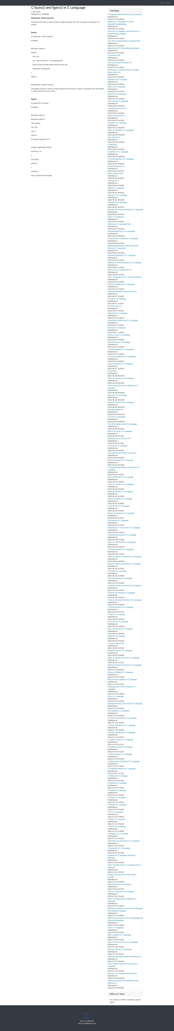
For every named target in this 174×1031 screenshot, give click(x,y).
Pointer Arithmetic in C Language (120, 460)
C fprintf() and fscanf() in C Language (122, 718)
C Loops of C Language (117, 299)
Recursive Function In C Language (121, 402)
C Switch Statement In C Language (121, 284)
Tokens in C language (116, 188)
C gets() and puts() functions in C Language (124, 600)
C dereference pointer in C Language (122, 535)
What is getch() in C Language (119, 935)
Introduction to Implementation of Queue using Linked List (123, 71)
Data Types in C (114, 137)
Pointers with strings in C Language (121, 593)
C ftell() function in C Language (120, 754)
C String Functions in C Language (120, 607)
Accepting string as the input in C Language (124, 585)
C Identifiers (112, 144)
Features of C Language (117, 94)
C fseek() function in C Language (120, 740)
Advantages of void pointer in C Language (124, 528)
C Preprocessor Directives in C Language (123, 761)
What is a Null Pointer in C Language (122, 542)
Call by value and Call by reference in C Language (123, 386)
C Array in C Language (116, 417)
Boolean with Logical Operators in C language (125, 210)
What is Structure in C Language (120, 629)
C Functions (112, 371)
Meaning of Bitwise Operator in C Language (124, 263)
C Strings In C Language (117, 571)
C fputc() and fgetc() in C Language (121, 725)
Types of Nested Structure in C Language (123, 658)
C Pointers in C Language (117, 446)
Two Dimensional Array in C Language (122, 424)
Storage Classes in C (116, 410)
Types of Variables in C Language (120, 130)
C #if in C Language (115, 812)
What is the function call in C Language (123, 942)
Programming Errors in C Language (121, 231)
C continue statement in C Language (122, 357)
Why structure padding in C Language (122, 679)
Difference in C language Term (119, 224)
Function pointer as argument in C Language (125, 557)
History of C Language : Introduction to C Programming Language (124, 32)
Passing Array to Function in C (119, 438)
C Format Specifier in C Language (121, 159)
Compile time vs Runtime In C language (123, 238)
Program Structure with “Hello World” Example (122, 876)
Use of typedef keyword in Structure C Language (122, 965)
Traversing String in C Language (120, 578)
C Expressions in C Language (119, 848)
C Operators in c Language (118, 152)
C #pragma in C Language (118, 834)
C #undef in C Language (117, 790)
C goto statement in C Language (120, 364)
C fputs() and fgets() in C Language (121, 732)
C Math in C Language (116, 614)
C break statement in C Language (120, 349)
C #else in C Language (116, 819)
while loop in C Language (117, 313)
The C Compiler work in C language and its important (124, 866)
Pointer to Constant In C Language (121, 513)
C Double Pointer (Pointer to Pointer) (122, 453)
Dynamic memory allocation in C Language (124, 564)
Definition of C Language (117, 79)
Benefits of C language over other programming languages (121, 23)
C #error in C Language (117, 826)
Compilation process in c (117, 108)
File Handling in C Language (118, 711)
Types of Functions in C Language (121, 378)
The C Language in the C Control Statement (124, 277)
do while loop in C (115, 306)
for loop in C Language (116, 328)
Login (168, 3)
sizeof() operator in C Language (120, 499)
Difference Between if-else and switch (122, 291)
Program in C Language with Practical (122, 973)
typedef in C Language (116, 636)
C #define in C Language (117, 783)
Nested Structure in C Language (120, 650)
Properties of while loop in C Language (123, 320)
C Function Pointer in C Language (120, 549)
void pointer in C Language (118, 520)
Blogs (87, 1018)
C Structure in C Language (118, 622)
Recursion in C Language (117, 395)
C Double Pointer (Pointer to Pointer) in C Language (124, 468)
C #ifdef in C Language (116, 797)
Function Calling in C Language (119, 949)
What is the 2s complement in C (120, 270)
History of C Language (116, 87)
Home (162, 3)
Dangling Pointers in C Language (120, 491)
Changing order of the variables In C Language (122, 688)
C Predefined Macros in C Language (121, 769)
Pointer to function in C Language (121, 484)
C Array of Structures (116, 643)
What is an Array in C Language (120, 431)
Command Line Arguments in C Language (123, 841)
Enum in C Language (115, 928)
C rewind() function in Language (120, 747)
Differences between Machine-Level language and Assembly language (125, 909)
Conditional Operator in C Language (121, 255)
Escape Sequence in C (116, 166)
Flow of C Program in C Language (121, 891)
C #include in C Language (117, 776)
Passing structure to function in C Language (124, 665)
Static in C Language (116, 217)
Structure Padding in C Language (120, 672)
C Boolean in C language (117, 202)
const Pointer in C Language (118, 506)
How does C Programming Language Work (124, 41)
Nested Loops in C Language (119, 335)
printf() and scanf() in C (117, 116)
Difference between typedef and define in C (124, 956)
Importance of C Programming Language (123, 48)
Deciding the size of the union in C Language (125, 703)
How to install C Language (118, 101)
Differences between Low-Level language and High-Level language (125, 919)
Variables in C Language (117, 123)
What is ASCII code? (115, 173)
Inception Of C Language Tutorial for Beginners (122, 856)
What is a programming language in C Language (122, 900)
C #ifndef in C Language (117, 805)
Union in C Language (116, 696)
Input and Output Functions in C (120, 63)
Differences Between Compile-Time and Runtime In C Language (123, 247)
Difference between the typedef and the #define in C (123, 982)
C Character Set (114, 55)
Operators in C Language (117, 195)
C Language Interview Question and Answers (125, 14)
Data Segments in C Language (119, 884)
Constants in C (113, 181)
